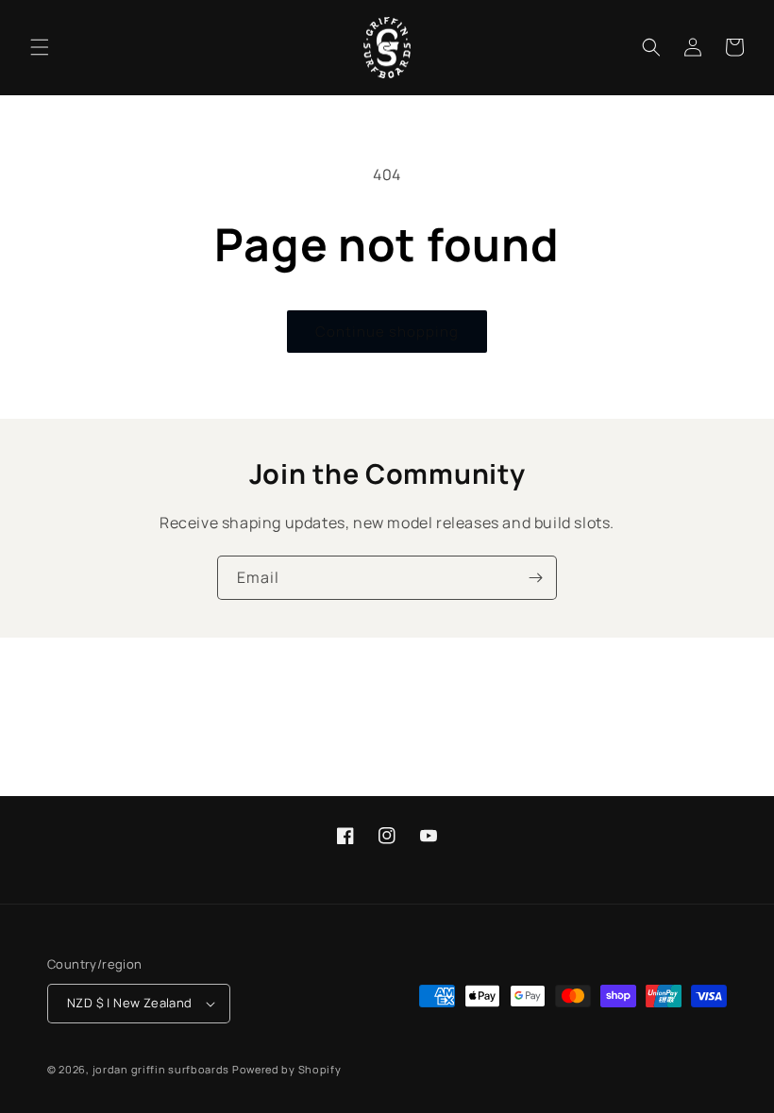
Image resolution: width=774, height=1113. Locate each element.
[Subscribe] (535, 578)
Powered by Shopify (287, 1069)
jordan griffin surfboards (161, 1069)
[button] (39, 47)
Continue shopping (387, 331)
